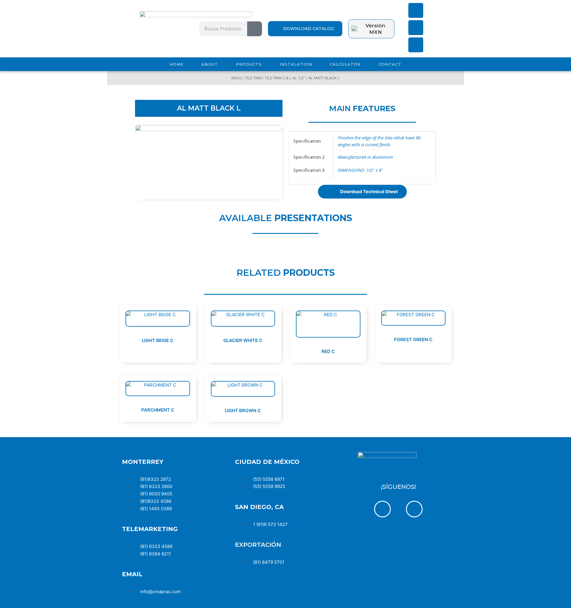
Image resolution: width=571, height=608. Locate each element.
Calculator (345, 64)
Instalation (296, 64)
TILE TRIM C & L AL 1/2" (285, 78)
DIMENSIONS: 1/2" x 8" (360, 170)
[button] (362, 192)
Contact (390, 64)
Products (249, 64)
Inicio (236, 78)
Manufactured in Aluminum (365, 157)
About (209, 64)
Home (176, 64)
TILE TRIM (253, 78)
